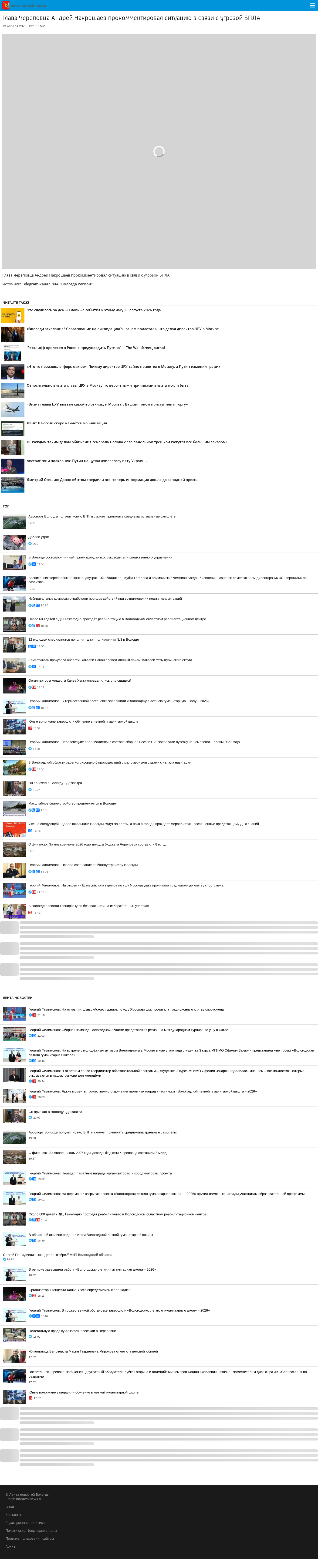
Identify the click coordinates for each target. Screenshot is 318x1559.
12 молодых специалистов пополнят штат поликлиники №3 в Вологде (83, 639)
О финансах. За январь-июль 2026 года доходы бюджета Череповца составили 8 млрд (97, 844)
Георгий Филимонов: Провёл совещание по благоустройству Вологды (83, 865)
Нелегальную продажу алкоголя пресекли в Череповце (72, 1331)
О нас (10, 1507)
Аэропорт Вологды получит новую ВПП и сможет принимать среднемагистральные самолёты (102, 516)
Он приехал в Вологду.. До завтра (55, 783)
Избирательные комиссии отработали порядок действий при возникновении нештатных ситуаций (105, 598)
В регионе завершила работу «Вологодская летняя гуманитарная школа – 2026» (92, 1269)
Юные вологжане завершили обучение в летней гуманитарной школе (83, 721)
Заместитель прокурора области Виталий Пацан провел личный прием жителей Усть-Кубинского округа (110, 660)
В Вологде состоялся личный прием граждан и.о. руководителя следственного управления (100, 557)
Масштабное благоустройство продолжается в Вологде (72, 803)
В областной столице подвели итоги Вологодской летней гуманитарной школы (91, 1235)
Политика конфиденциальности (31, 1530)
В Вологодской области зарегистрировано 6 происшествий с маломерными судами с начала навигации (109, 762)
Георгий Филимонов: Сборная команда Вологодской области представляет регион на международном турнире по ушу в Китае (128, 1030)
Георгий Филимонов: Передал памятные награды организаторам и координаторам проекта (100, 1173)
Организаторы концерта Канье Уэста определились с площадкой (79, 680)
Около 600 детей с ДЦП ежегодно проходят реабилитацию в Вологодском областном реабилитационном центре (117, 619)
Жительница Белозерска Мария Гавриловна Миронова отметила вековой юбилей (93, 1351)
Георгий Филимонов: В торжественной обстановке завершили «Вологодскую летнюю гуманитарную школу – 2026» (119, 701)
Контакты (13, 1514)
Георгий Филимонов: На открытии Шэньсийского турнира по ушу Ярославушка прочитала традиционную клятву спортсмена (125, 885)
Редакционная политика (25, 1522)
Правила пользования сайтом (30, 1538)
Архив (10, 1546)
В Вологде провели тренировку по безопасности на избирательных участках (88, 906)
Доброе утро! (38, 537)
